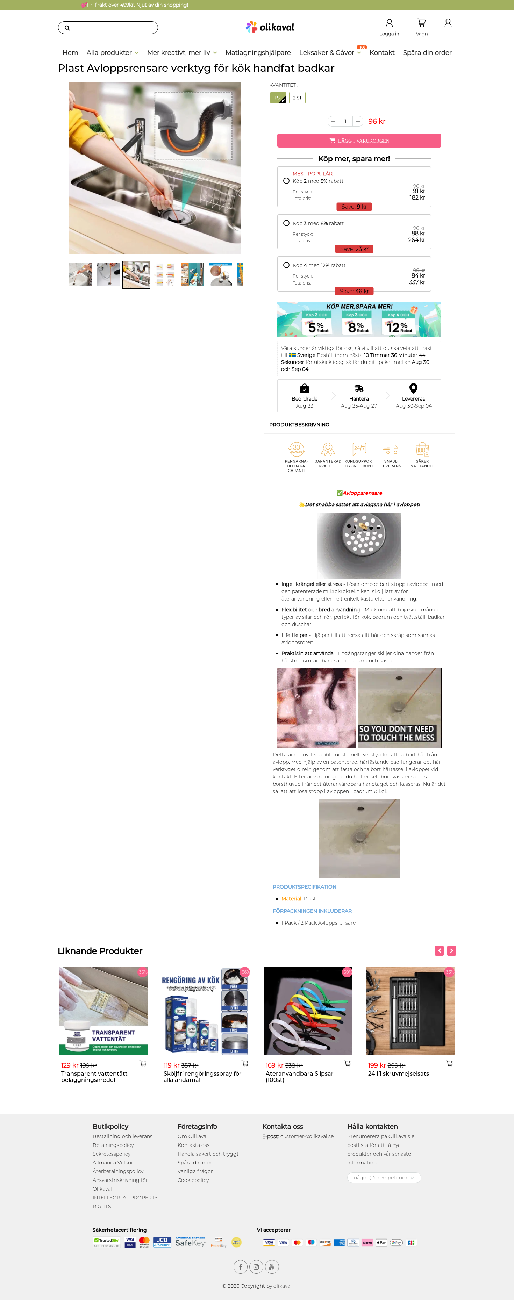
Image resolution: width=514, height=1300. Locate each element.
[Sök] (67, 27)
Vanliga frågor (195, 1171)
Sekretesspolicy (111, 1154)
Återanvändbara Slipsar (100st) (284, 1076)
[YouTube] (272, 1267)
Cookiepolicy (193, 1180)
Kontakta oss (193, 1145)
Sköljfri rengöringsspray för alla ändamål (187, 1076)
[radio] (354, 189)
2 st (297, 97)
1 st (278, 97)
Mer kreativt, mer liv (178, 53)
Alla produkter (109, 53)
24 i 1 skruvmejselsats (382, 1073)
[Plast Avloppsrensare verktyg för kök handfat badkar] (154, 168)
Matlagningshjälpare (258, 53)
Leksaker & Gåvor (326, 53)
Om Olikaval (193, 1136)
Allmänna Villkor (113, 1162)
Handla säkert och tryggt (208, 1154)
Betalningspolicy (113, 1145)
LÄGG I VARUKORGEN (364, 140)
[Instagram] (256, 1267)
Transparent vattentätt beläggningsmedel (78, 1076)
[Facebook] (241, 1267)
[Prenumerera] (412, 1178)
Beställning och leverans (122, 1136)
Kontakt (382, 53)
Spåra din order (427, 53)
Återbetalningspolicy (118, 1171)
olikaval (282, 1286)
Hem (70, 53)
